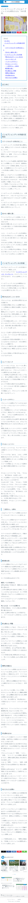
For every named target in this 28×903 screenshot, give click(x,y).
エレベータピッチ (10, 59)
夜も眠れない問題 (10, 71)
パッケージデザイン (11, 61)
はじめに (7, 41)
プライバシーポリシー (11, 899)
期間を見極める (10, 73)
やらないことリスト (11, 64)
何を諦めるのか (10, 75)
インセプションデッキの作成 (13, 54)
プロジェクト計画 (5, 6)
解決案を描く (9, 68)
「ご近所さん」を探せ (12, 66)
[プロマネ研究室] (14, 2)
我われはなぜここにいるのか (14, 57)
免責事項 (19, 899)
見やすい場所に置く (11, 52)
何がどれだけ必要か (11, 77)
